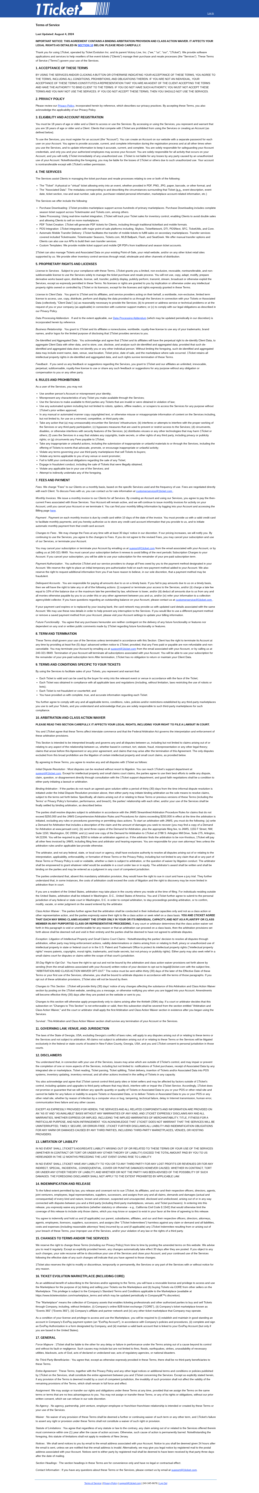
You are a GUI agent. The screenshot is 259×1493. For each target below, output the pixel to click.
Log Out (163, 1483)
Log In (210, 13)
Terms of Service (92, 1483)
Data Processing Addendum (129, 318)
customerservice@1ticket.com (154, 491)
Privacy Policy (66, 105)
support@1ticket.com (142, 548)
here (53, 510)
